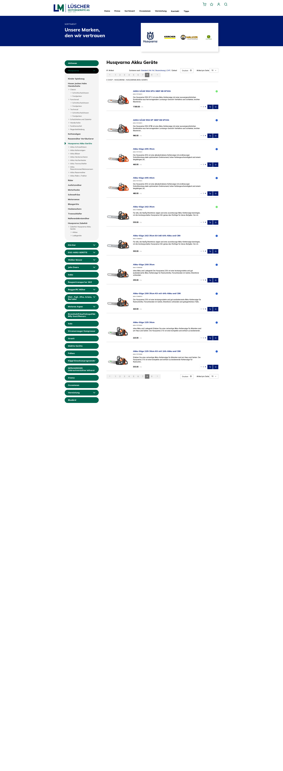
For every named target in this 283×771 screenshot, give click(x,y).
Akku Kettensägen (77, 150)
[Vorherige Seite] (109, 75)
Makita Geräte (75, 346)
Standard (144, 70)
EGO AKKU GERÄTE (77, 252)
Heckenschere (74, 209)
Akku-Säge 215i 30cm (144, 322)
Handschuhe (75, 123)
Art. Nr (151, 70)
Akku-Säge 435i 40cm (144, 178)
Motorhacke (74, 190)
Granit (71, 338)
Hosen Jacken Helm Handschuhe (77, 84)
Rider (70, 180)
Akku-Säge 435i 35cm (144, 149)
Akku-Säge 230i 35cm (144, 264)
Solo (70, 323)
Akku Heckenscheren (79, 157)
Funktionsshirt (76, 126)
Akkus (74, 232)
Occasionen (73, 385)
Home (107, 11)
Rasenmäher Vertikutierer (81, 138)
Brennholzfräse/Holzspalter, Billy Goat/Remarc (82, 315)
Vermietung (74, 392)
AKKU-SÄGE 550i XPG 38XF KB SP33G (152, 91)
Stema (71, 377)
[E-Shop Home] (73, 6)
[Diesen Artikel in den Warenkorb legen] (210, 107)
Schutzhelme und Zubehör (80, 119)
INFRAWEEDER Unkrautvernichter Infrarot (81, 369)
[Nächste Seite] (157, 75)
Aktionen (72, 63)
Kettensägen (74, 134)
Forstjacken (77, 96)
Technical (74, 109)
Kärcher (72, 245)
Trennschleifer (75, 213)
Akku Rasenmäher (77, 172)
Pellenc (71, 353)
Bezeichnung (160, 70)
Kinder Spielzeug (76, 78)
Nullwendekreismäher (78, 218)
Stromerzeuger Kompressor (81, 331)
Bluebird (72, 400)
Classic (73, 89)
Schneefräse (74, 194)
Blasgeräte (73, 204)
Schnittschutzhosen (80, 93)
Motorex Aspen (75, 306)
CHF (168, 70)
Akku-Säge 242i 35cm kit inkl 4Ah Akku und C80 (156, 235)
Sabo (70, 274)
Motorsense (73, 199)
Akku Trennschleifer (78, 163)
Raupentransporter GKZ (80, 282)
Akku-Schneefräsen (78, 147)
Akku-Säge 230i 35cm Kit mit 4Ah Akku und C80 (157, 293)
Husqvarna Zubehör (78, 223)
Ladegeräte (77, 235)
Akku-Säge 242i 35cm (144, 206)
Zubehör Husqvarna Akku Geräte (80, 228)
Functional (74, 99)
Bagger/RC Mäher (76, 289)
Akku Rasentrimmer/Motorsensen (81, 168)
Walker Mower (75, 260)
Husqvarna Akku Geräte (80, 143)
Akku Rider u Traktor (78, 176)
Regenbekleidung (77, 129)
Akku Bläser (75, 153)
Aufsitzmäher (75, 185)
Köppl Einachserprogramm (81, 360)
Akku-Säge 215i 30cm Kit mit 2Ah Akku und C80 (157, 351)
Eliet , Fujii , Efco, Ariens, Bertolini (80, 298)
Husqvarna (73, 70)
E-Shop (109, 80)
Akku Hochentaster (78, 160)
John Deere (73, 267)
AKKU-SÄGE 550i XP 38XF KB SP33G (151, 120)
